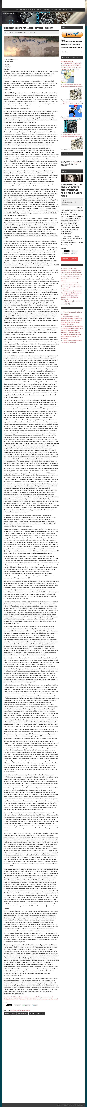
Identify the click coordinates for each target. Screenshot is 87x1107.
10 (81, 301)
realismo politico (16, 1010)
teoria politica (26, 1010)
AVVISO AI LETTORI (69, 119)
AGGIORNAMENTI (67, 61)
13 (68, 304)
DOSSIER (46, 10)
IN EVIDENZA (31, 10)
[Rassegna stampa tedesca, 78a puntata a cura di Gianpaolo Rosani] (75, 100)
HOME (16, 10)
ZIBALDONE (23, 10)
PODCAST (61, 10)
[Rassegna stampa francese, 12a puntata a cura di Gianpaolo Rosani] (75, 117)
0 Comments (31, 32)
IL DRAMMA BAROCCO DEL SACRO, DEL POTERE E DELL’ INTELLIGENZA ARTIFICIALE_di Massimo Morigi (72, 190)
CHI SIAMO (69, 10)
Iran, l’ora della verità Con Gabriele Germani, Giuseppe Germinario (69, 297)
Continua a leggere (69, 259)
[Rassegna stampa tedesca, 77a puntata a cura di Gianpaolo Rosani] (76, 149)
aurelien (7, 1013)
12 (65, 304)
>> (71, 304)
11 (62, 304)
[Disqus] (31, 1038)
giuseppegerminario (20, 32)
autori (13, 1013)
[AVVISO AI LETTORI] (70, 132)
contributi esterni (22, 1013)
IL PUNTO (39, 10)
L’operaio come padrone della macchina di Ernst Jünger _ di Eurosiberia (71, 336)
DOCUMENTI (53, 10)
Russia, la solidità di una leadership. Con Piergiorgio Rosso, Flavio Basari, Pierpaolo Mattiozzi (71, 270)
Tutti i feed (77, 163)
